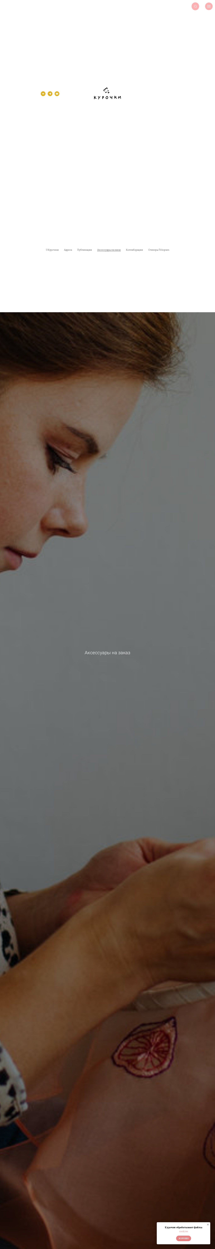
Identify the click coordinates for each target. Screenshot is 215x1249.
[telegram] (50, 95)
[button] (195, 6)
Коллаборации (134, 249)
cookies (183, 1231)
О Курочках (52, 249)
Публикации (84, 249)
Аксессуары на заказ (109, 249)
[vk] (43, 95)
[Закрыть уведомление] (207, 1224)
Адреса (68, 249)
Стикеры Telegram (158, 249)
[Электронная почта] (57, 95)
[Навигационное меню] (209, 6)
